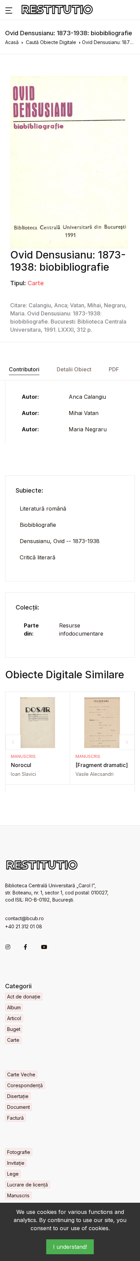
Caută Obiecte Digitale (51, 42)
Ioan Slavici (23, 774)
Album (14, 1007)
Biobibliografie (38, 524)
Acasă (12, 42)
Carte (36, 283)
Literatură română (43, 508)
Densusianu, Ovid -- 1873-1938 (60, 541)
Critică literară (37, 557)
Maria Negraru (88, 429)
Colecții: (27, 607)
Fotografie (18, 1152)
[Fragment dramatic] (101, 765)
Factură (15, 1118)
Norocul (21, 765)
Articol (14, 1018)
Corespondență (25, 1085)
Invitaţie (15, 1163)
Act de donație (23, 996)
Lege (13, 1174)
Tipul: (18, 283)
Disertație (18, 1096)
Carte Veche (21, 1074)
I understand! (70, 1246)
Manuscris (23, 756)
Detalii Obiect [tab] (74, 369)
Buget (13, 1029)
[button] (8, 9)
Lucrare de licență (27, 1184)
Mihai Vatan (84, 413)
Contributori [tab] (24, 369)
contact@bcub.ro (24, 918)
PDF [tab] (114, 369)
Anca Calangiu (87, 396)
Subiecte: (29, 490)
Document (18, 1107)
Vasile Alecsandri (94, 774)
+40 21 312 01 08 (23, 926)
